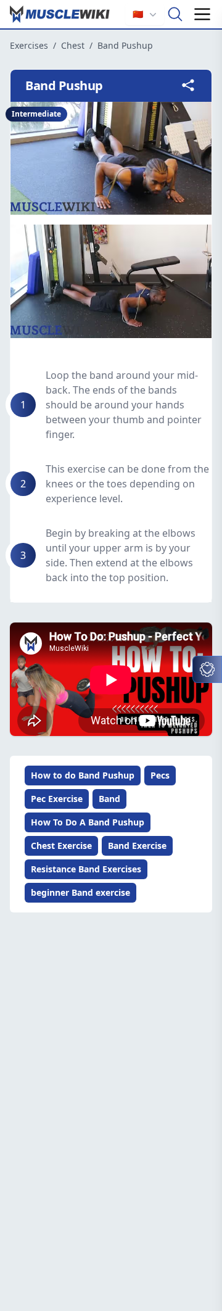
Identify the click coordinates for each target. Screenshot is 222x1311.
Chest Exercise (61, 845)
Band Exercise (137, 845)
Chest (72, 45)
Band (109, 798)
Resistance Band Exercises (86, 869)
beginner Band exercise (80, 892)
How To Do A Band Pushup (87, 822)
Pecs (160, 775)
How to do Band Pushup (82, 775)
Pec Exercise (57, 798)
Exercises (29, 45)
